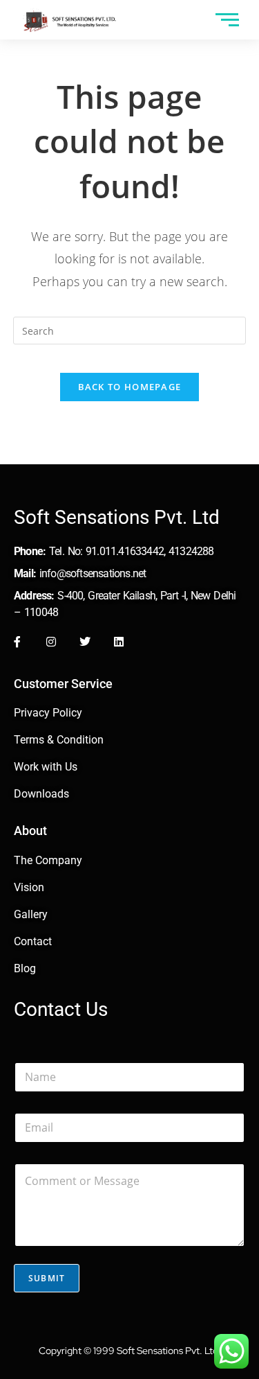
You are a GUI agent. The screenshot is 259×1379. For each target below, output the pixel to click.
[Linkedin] (119, 642)
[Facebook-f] (17, 642)
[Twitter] (85, 642)
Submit (46, 1278)
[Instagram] (51, 642)
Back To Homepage (130, 386)
